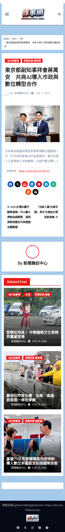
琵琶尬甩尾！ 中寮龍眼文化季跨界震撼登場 (32, 334)
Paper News (52, 505)
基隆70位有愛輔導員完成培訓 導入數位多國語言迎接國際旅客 (32, 460)
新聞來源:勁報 (42, 294)
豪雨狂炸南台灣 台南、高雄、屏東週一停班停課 (32, 397)
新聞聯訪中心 (22, 93)
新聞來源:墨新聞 (32, 60)
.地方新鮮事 (13, 60)
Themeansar (32, 510)
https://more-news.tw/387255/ (34, 170)
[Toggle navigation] (7, 14)
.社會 (27, 294)
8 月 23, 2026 (39, 341)
